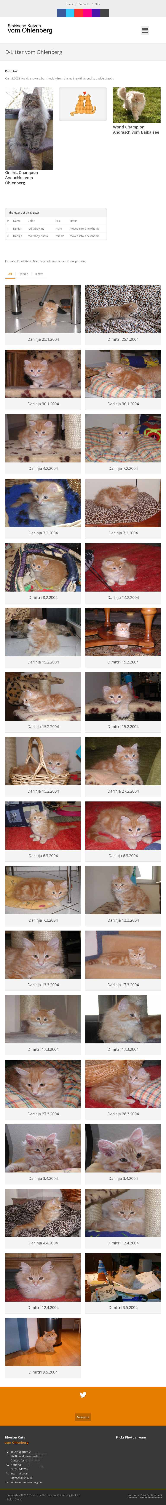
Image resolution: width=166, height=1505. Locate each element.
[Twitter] (70, 13)
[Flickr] (87, 13)
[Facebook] (61, 13)
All (10, 274)
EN (97, 4)
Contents (83, 4)
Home (69, 4)
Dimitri (39, 274)
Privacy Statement (151, 1495)
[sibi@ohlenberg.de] (104, 13)
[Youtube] (78, 13)
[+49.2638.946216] (96, 13)
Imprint (132, 1495)
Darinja (23, 274)
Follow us (83, 1417)
